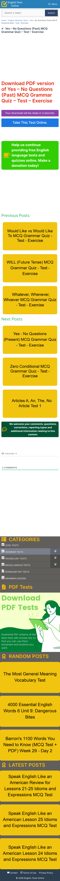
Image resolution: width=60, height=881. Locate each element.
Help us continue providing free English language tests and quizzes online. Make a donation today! (31, 155)
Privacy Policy (46, 872)
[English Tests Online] (11, 4)
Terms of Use (29, 872)
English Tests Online (34, 878)
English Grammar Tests (18, 20)
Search (51, 13)
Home (3, 20)
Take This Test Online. (30, 123)
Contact (13, 872)
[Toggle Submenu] (55, 551)
